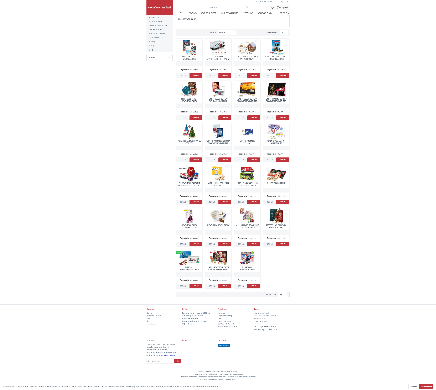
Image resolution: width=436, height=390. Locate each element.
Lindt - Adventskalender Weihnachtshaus (247, 58)
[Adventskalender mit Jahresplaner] (276, 131)
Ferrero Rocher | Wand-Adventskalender (276, 226)
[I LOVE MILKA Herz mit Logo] (218, 216)
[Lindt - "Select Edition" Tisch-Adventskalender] (247, 89)
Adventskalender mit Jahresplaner (276, 142)
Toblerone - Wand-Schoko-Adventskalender (276, 58)
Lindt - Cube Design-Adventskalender (189, 100)
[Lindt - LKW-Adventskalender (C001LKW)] (218, 47)
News (148, 318)
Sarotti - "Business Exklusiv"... (247, 142)
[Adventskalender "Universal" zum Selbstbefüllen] (189, 216)
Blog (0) (151, 46)
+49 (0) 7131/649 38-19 (267, 329)
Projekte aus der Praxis (153, 316)
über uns (149, 313)
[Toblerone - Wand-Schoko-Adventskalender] (276, 47)
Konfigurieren (426, 387)
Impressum (221, 313)
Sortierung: (213, 32)
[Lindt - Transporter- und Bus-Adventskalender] (247, 174)
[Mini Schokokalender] (276, 174)
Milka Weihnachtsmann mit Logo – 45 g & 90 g (247, 226)
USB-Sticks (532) (154, 17)
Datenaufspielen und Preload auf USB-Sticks (196, 313)
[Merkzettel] (272, 7)
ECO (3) (151, 50)
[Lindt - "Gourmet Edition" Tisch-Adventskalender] (276, 89)
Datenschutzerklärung (225, 316)
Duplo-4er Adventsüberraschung (189, 268)
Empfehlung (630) (155, 29)
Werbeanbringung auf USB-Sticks (192, 316)
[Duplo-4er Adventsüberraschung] (189, 258)
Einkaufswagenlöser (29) (158, 25)
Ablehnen (413, 387)
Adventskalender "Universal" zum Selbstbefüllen (189, 226)
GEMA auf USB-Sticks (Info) (226, 324)
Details (183, 76)
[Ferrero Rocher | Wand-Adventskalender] (276, 216)
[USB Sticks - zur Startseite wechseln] (159, 7)
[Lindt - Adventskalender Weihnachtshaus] (247, 47)
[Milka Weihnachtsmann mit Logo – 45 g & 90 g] (247, 216)
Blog (147, 321)
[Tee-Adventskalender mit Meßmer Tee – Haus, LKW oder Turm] (189, 174)
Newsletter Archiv (151, 324)
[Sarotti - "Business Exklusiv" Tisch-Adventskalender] (247, 131)
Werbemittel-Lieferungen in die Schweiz (194, 321)
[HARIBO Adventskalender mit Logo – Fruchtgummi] (218, 258)
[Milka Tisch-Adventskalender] (247, 258)
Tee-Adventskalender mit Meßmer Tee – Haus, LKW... (189, 184)
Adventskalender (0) (156, 21)
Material (152, 58)
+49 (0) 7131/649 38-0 (267, 327)
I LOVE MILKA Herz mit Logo (218, 225)
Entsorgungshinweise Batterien (228, 326)
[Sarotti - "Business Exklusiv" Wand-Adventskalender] (218, 131)
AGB (219, 318)
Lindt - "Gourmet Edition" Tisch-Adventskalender (276, 100)
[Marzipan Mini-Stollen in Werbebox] (218, 174)
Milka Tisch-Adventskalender (247, 268)
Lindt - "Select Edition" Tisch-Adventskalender (247, 100)
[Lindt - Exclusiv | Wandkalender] (189, 47)
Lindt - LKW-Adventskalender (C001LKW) (218, 58)
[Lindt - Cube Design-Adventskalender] (189, 89)
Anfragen (196, 75)
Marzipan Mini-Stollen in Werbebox (218, 184)
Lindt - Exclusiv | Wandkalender (189, 58)
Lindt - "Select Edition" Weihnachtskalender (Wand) (218, 100)
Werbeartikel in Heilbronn (190, 318)
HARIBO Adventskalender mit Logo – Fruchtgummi (218, 268)
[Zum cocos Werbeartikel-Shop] (224, 345)
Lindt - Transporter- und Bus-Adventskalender (247, 184)
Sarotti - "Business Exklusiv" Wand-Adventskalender (218, 142)
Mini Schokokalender (276, 183)
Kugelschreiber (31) (156, 38)
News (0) (152, 42)
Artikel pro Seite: (272, 32)
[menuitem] (263, 1)
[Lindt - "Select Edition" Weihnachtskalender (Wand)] (218, 89)
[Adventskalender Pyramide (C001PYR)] (189, 131)
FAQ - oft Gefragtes (188, 324)
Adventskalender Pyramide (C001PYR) (189, 142)
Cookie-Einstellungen (224, 321)
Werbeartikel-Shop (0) (157, 34)
